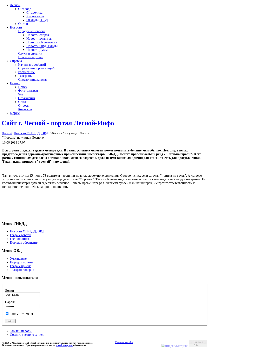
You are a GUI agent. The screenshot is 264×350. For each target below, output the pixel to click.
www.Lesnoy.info (64, 345)
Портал (15, 83)
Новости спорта (37, 35)
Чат (20, 94)
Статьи (23, 23)
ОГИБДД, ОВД (37, 20)
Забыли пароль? (21, 331)
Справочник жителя (32, 79)
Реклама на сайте (124, 342)
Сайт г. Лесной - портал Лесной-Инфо (58, 123)
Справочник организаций (36, 68)
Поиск (22, 87)
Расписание (26, 72)
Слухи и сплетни (30, 53)
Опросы (23, 105)
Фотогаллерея (28, 90)
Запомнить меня (21, 313)
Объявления (26, 98)
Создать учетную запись (27, 334)
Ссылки (23, 102)
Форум (15, 113)
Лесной (15, 5)
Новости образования (41, 42)
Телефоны (25, 75)
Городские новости (31, 31)
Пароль (10, 302)
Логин (9, 290)
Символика (34, 12)
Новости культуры (39, 38)
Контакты (25, 109)
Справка (16, 61)
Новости (16, 27)
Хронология (35, 16)
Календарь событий (32, 64)
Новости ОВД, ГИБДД (42, 46)
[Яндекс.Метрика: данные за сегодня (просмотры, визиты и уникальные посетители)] (174, 346)
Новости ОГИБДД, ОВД (31, 133)
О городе (24, 9)
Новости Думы (37, 49)
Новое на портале (30, 57)
